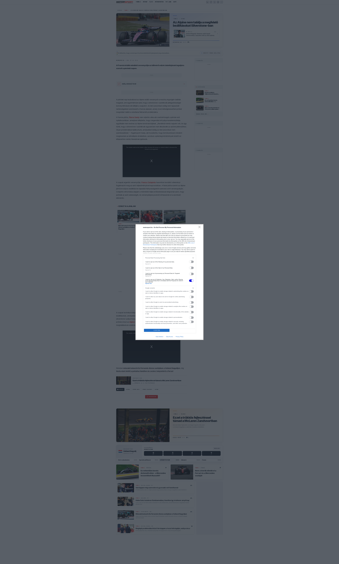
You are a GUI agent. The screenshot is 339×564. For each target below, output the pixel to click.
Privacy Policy (179, 336)
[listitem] (169, 258)
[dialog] (169, 282)
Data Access (169, 336)
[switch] (191, 262)
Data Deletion (159, 336)
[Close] (200, 227)
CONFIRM (157, 330)
